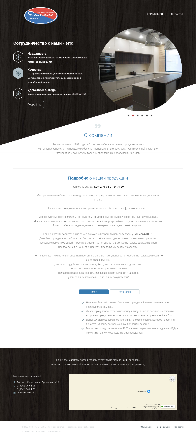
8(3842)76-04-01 (103, 186)
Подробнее (34, 104)
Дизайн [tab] (94, 291)
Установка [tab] (125, 291)
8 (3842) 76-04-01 (26, 385)
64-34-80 (119, 186)
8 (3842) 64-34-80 (26, 389)
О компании (146, 427)
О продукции (154, 14)
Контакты (176, 14)
